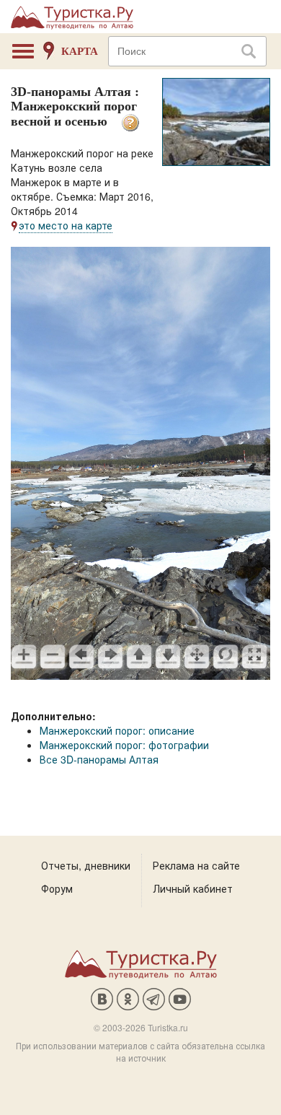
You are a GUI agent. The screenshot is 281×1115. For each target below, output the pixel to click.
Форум (57, 888)
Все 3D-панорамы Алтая (99, 759)
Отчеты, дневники (85, 865)
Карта (79, 51)
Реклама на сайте (196, 865)
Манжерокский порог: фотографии (124, 745)
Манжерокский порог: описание (117, 730)
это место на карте (65, 225)
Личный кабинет (193, 888)
